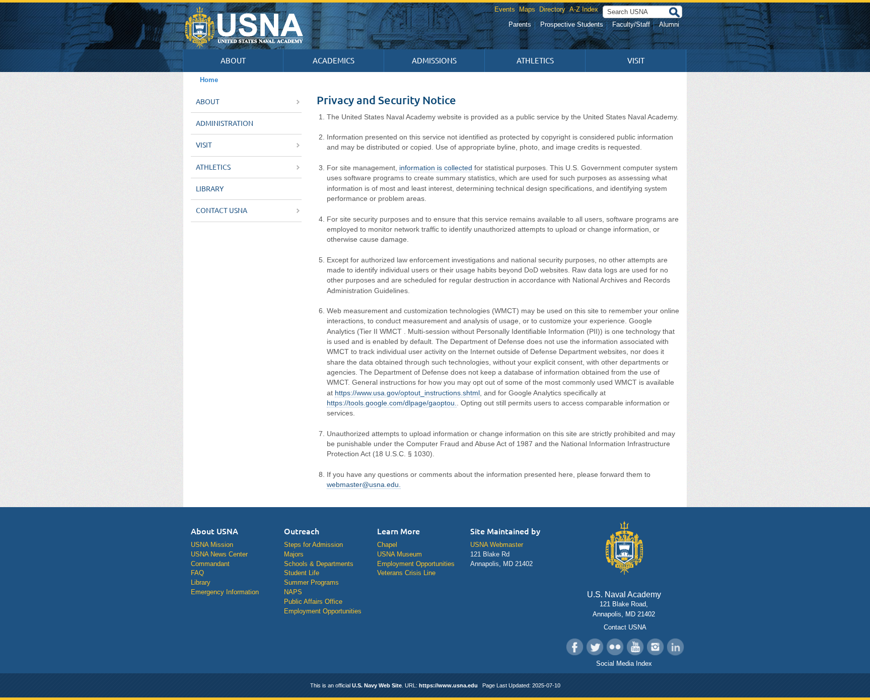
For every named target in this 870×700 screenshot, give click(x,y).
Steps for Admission (313, 544)
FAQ (197, 573)
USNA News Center (219, 554)
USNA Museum (399, 554)
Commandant (210, 564)
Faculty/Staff (631, 24)
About (233, 60)
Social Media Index (624, 663)
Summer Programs (311, 582)
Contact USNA (222, 210)
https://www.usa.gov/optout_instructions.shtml (407, 393)
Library (210, 189)
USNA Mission (212, 544)
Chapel (387, 544)
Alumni (669, 24)
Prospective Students (571, 24)
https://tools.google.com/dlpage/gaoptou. (392, 403)
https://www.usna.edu (448, 685)
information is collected (435, 168)
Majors (294, 554)
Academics (333, 60)
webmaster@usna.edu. (364, 484)
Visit (635, 60)
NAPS (293, 592)
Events (504, 9)
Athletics (535, 60)
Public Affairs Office (313, 601)
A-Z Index (583, 9)
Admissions (434, 60)
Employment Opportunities (322, 611)
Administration (224, 123)
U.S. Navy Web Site (377, 685)
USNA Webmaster (496, 544)
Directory (552, 9)
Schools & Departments (318, 564)
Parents (520, 24)
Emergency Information (225, 592)
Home (209, 80)
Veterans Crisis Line (406, 573)
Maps (527, 9)
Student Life (301, 573)
